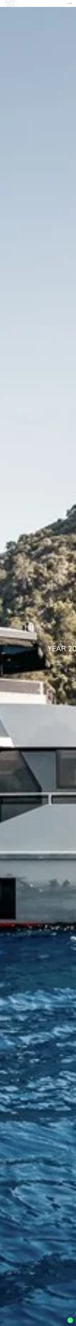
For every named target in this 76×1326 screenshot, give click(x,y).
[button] (70, 1320)
